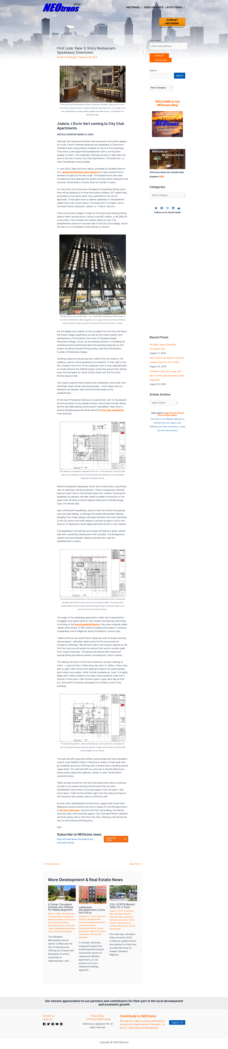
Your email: (155, 40)
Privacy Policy (97, 1016)
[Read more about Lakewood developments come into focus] (92, 894)
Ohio (128, 923)
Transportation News (118, 926)
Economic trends (126, 920)
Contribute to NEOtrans (138, 1016)
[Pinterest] (61, 1024)
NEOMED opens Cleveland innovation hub (163, 346)
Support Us (177, 1022)
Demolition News (61, 922)
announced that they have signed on (81, 172)
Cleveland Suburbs (122, 914)
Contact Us (48, 1016)
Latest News (173, 7)
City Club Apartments (112, 410)
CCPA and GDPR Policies (98, 1019)
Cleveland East (68, 913)
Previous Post (51, 864)
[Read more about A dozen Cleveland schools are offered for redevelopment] (62, 893)
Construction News (87, 925)
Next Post (136, 864)
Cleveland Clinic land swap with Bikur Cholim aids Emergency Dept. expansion (167, 375)
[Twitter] (48, 1024)
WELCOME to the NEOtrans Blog (167, 103)
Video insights (154, 7)
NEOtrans (133, 7)
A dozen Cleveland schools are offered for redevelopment (60, 907)
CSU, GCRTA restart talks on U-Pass (122, 906)
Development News (56, 925)
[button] (141, 7)
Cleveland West (55, 916)
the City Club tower (69, 810)
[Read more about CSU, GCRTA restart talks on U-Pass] (123, 893)
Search (153, 70)
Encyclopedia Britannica (87, 624)
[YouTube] (57, 1024)
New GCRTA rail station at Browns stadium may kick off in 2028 (167, 360)
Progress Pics (94, 931)
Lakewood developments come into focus (92, 910)
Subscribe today (111, 839)
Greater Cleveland (117, 923)
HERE (161, 176)
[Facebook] (44, 1024)
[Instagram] (52, 1024)
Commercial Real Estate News (92, 922)
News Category (158, 87)
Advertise (47, 1019)
